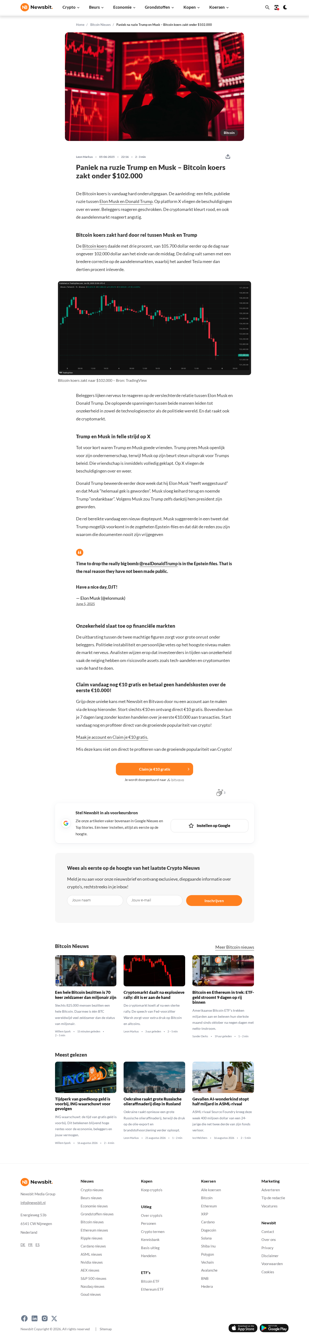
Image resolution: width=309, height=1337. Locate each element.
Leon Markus (84, 157)
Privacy (267, 1248)
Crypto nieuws (92, 1190)
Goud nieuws (91, 1294)
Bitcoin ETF (150, 1281)
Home (80, 25)
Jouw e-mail (141, 900)
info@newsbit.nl (33, 1203)
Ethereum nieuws (94, 1230)
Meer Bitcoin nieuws (234, 947)
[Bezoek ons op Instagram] (45, 1318)
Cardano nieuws (93, 1246)
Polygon (207, 1254)
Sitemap (106, 1329)
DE (23, 1245)
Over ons (268, 1240)
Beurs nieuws (91, 1198)
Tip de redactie (273, 1198)
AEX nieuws (90, 1270)
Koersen (217, 7)
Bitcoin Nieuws (100, 25)
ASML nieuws (91, 1254)
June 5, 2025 (85, 604)
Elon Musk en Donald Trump (126, 201)
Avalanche (209, 1270)
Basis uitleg (150, 1248)
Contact (267, 1232)
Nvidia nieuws (92, 1262)
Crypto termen (152, 1232)
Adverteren (270, 1190)
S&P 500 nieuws (93, 1278)
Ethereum (209, 1206)
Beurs (94, 7)
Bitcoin (229, 133)
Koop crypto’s (151, 1190)
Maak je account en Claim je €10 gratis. (112, 737)
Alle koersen (211, 1190)
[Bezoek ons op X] (54, 1318)
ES (37, 1245)
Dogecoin (208, 1230)
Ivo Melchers (199, 1138)
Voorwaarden (272, 1264)
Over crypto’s (151, 1215)
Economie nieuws (94, 1206)
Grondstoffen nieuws (97, 1214)
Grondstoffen (157, 7)
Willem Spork (63, 1031)
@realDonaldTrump (159, 563)
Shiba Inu (208, 1246)
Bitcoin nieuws (92, 1222)
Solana (206, 1238)
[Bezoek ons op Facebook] (24, 1318)
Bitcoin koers (94, 246)
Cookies (267, 1272)
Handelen (148, 1256)
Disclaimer (270, 1256)
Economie (122, 7)
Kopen (189, 7)
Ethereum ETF (152, 1290)
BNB (205, 1278)
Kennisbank (150, 1240)
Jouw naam (81, 900)
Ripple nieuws (92, 1238)
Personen (148, 1224)
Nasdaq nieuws (93, 1286)
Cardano (208, 1222)
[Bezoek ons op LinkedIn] (34, 1318)
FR (30, 1245)
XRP (204, 1214)
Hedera (207, 1286)
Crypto (69, 7)
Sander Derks (200, 1036)
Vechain (207, 1262)
